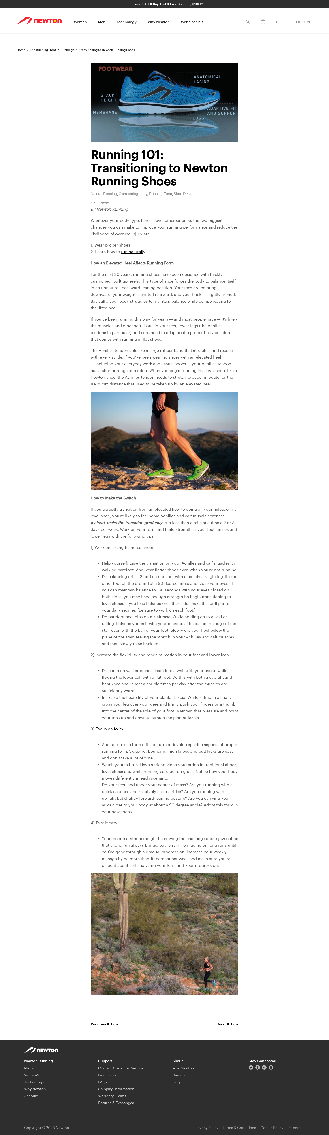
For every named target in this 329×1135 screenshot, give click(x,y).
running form (160, 194)
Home (21, 50)
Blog (176, 1082)
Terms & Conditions (239, 1127)
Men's (29, 1068)
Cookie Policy (272, 1127)
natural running (104, 194)
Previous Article (104, 1024)
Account (304, 22)
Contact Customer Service (120, 1068)
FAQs (102, 1082)
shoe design (184, 194)
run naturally (133, 251)
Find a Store (108, 1075)
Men (101, 22)
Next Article (228, 1024)
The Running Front (43, 50)
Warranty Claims (112, 1096)
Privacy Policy (206, 1127)
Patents (294, 1127)
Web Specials (192, 22)
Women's (32, 1075)
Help (280, 22)
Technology (127, 22)
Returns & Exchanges (116, 1103)
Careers (179, 1075)
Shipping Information (116, 1089)
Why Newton (159, 22)
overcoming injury (133, 194)
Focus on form (109, 728)
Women (80, 22)
